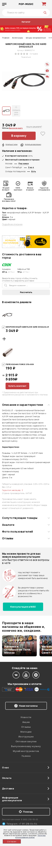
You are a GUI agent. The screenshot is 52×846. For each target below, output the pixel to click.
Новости (26, 717)
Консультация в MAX (23, 606)
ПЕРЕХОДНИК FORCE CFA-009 (20, 364)
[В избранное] (43, 136)
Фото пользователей (17, 531)
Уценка (26, 755)
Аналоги (8, 525)
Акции (26, 722)
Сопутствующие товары (19, 518)
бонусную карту (16, 128)
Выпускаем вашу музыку (26, 746)
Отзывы (7, 538)
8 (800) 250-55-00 (29, 819)
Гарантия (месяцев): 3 (12, 490)
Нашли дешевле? (34, 126)
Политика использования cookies (30, 836)
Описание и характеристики (22, 405)
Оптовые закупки (26, 741)
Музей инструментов (26, 751)
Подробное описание (12, 224)
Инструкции (26, 736)
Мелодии (26, 731)
